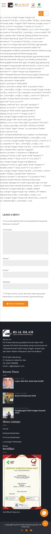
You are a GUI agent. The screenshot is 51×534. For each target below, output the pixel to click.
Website (6, 282)
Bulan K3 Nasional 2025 (25, 396)
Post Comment (16, 304)
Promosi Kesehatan (11, 437)
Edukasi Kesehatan (11, 433)
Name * (6, 258)
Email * (6, 270)
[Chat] (44, 513)
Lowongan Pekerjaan (12, 442)
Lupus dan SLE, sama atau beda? (29, 381)
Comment (7, 230)
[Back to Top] (45, 523)
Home (5, 429)
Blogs (5, 446)
